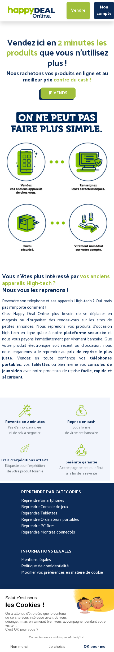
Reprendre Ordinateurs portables (50, 519)
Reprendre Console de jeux (44, 506)
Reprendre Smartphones (42, 500)
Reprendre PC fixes (38, 526)
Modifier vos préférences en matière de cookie (62, 572)
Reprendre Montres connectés (48, 532)
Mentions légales (36, 559)
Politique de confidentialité (45, 566)
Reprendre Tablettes (39, 513)
